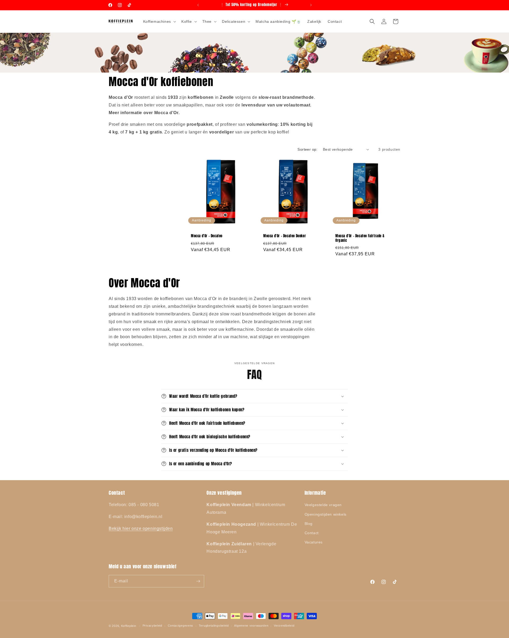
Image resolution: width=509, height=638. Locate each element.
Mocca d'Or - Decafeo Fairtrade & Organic (359, 238)
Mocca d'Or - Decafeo (206, 236)
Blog (309, 523)
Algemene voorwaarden (251, 625)
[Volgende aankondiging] (311, 5)
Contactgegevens (181, 625)
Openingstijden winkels (325, 514)
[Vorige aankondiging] (198, 5)
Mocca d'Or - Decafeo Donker (284, 236)
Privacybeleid (152, 625)
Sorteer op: (307, 149)
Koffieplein (128, 625)
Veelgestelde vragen (323, 505)
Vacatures (314, 542)
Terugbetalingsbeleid (214, 625)
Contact (312, 533)
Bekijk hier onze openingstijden (141, 528)
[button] (159, 21)
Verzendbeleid (284, 625)
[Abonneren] (198, 581)
